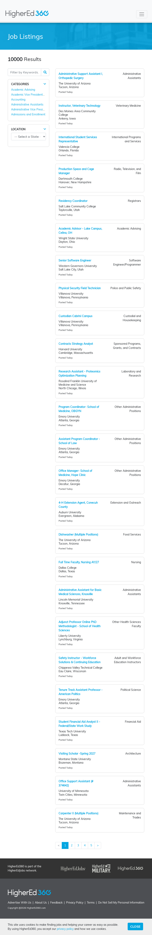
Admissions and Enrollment (28, 114)
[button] (45, 84)
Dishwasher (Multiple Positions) (78, 534)
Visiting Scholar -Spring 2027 (77, 753)
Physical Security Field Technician (80, 288)
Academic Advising (23, 89)
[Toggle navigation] (141, 14)
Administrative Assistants (27, 104)
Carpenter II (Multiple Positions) (78, 813)
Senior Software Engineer (75, 260)
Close (135, 926)
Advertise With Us (19, 902)
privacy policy (65, 929)
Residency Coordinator (73, 201)
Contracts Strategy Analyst (76, 344)
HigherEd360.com (36, 908)
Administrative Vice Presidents (30, 109)
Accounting (18, 99)
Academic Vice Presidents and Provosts (36, 94)
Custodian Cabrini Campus (75, 316)
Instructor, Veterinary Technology (79, 105)
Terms (91, 902)
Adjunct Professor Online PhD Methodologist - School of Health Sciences (80, 626)
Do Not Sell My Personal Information (121, 902)
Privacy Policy (74, 902)
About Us (41, 902)
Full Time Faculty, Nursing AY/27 (79, 562)
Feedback (56, 902)
